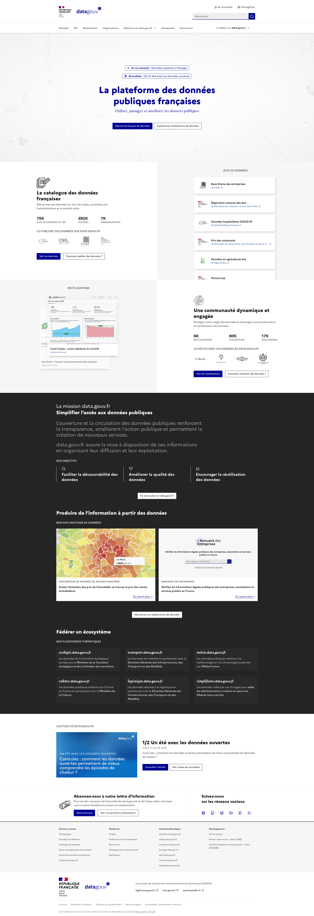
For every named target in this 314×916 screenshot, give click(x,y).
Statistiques (114, 855)
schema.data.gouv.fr (68, 860)
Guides (112, 834)
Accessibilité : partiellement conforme (163, 904)
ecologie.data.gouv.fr (169, 849)
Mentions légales (133, 904)
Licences (63, 904)
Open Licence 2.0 (143, 911)
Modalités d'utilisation (81, 904)
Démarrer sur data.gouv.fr (138, 28)
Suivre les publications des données (75, 849)
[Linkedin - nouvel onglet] (203, 813)
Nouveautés (167, 28)
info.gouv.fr (169, 890)
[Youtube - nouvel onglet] (231, 813)
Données (64, 28)
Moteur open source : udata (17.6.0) (225, 839)
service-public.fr (192, 890)
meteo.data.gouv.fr (168, 839)
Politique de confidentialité (109, 904)
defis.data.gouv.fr (167, 855)
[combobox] (223, 16)
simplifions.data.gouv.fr (170, 834)
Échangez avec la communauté (123, 849)
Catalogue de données (69, 844)
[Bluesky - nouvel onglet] (221, 813)
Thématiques (65, 834)
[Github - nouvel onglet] (240, 813)
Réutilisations (90, 28)
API (76, 28)
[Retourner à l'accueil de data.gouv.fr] (89, 11)
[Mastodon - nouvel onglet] (212, 813)
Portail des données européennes (74, 855)
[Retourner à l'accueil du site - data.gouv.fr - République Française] (97, 887)
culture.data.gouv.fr (168, 860)
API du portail (215, 834)
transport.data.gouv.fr (169, 844)
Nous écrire (186, 28)
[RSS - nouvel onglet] (249, 813)
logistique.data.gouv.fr (169, 865)
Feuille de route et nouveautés (123, 839)
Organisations (110, 28)
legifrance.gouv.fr (145, 890)
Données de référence (69, 839)
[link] (223, 7)
